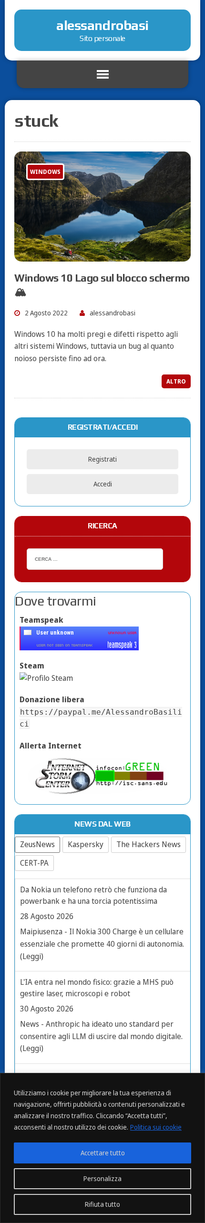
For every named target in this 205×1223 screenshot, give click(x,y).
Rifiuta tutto (102, 1204)
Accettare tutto (103, 1152)
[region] (102, 1148)
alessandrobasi (112, 312)
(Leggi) (31, 956)
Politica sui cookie (156, 1127)
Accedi (102, 483)
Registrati (102, 459)
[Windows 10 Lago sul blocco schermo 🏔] (102, 255)
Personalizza (102, 1178)
